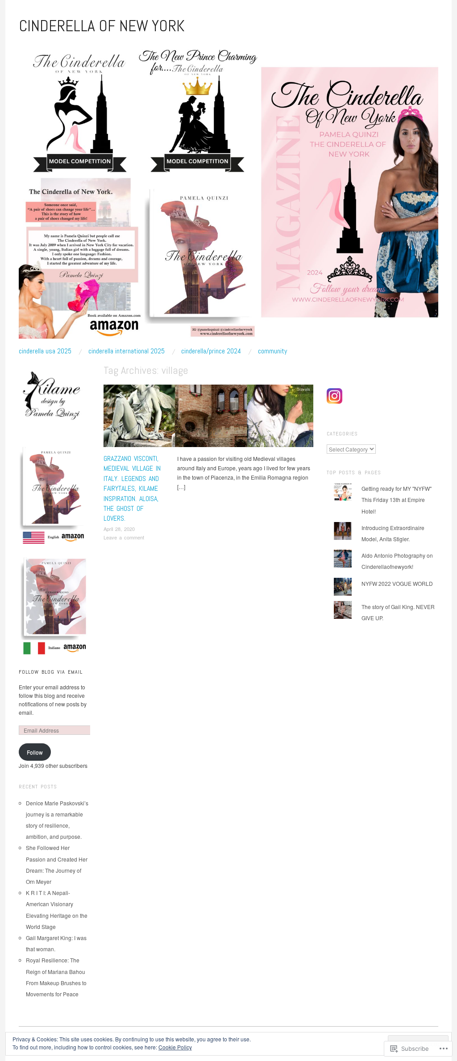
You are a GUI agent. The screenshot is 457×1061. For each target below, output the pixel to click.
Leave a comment (124, 537)
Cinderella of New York (102, 26)
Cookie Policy (175, 1047)
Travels (303, 389)
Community (272, 351)
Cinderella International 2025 (126, 351)
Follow (35, 752)
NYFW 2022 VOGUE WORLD (397, 583)
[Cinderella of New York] (228, 194)
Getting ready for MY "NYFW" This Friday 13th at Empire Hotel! (396, 499)
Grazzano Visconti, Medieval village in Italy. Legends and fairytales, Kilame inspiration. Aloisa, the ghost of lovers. (132, 488)
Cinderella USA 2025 (45, 351)
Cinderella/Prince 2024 (211, 351)
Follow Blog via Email (51, 672)
